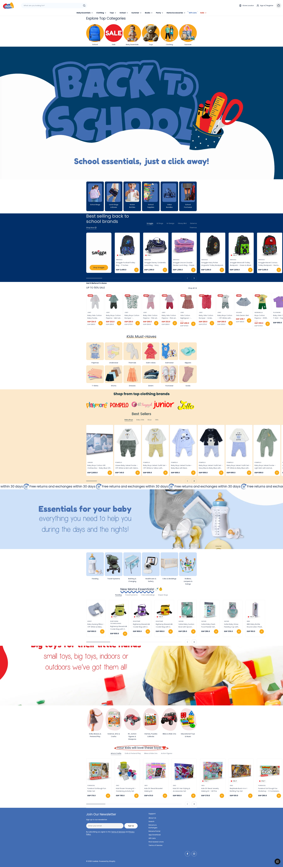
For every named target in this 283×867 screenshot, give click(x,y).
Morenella (259, 312)
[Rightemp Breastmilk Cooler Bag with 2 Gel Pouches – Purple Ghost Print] (141, 609)
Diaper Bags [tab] (163, 595)
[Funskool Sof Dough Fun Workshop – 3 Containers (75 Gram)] (269, 771)
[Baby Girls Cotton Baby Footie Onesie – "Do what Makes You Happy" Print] (95, 302)
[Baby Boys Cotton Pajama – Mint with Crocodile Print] (113, 302)
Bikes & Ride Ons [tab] (150, 753)
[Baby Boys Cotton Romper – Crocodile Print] (132, 302)
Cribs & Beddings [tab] (148, 595)
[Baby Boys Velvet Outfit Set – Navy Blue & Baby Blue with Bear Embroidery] (211, 443)
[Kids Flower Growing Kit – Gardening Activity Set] (127, 771)
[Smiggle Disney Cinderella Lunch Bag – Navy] (155, 245)
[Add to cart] (136, 270)
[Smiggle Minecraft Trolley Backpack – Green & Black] (241, 245)
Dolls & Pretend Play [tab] (133, 753)
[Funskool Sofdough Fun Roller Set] (98, 771)
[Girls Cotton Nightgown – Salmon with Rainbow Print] (188, 302)
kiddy (89, 621)
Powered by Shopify (107, 861)
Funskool (91, 785)
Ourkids (95, 861)
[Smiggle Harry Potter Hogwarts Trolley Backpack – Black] (212, 245)
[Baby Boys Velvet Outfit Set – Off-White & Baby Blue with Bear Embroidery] (239, 443)
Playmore (277, 312)
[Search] (84, 5)
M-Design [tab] (170, 223)
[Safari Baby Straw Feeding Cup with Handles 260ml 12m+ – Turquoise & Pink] (232, 609)
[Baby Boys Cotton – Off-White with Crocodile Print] (225, 302)
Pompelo (118, 462)
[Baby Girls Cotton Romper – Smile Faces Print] (206, 302)
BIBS (248, 621)
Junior (90, 462)
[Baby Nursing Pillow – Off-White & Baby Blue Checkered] (96, 609)
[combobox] (54, 5)
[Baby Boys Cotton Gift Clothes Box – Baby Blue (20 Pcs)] (99, 443)
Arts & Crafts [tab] (116, 753)
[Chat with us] (277, 861)
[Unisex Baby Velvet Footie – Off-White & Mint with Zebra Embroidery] (127, 443)
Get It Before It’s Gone (96, 283)
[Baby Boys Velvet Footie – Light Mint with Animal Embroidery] (266, 443)
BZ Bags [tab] (160, 223)
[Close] (280, 859)
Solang (239, 312)
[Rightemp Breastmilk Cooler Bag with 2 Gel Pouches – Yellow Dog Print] (164, 609)
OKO (117, 785)
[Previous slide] (187, 278)
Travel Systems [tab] (131, 595)
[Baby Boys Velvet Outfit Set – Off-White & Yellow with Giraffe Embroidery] (155, 443)
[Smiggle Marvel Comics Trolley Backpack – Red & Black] (269, 245)
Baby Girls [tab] (140, 420)
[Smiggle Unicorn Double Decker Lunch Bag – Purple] (184, 245)
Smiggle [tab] (150, 223)
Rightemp (136, 621)
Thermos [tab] (193, 227)
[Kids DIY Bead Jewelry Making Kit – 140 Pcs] (212, 771)
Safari (181, 621)
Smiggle (119, 260)
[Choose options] (100, 323)
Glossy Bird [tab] (182, 223)
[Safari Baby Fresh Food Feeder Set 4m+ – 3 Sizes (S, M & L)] (209, 609)
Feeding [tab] (118, 595)
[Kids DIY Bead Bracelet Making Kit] (155, 771)
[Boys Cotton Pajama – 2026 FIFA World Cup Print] (262, 302)
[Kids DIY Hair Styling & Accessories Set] (184, 771)
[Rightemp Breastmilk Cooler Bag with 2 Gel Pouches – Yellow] (118, 609)
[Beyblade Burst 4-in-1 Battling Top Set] (241, 771)
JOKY (89, 312)
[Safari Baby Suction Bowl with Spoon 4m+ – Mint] (187, 609)
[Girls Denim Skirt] (243, 302)
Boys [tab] (149, 420)
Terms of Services (118, 832)
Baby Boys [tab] (129, 420)
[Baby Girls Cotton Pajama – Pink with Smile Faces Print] (151, 302)
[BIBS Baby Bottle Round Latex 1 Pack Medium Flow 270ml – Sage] (255, 609)
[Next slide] (194, 278)
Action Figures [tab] (166, 753)
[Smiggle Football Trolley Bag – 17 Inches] (127, 245)
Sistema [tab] (193, 223)
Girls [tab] (156, 420)
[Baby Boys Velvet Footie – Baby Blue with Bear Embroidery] (183, 443)
